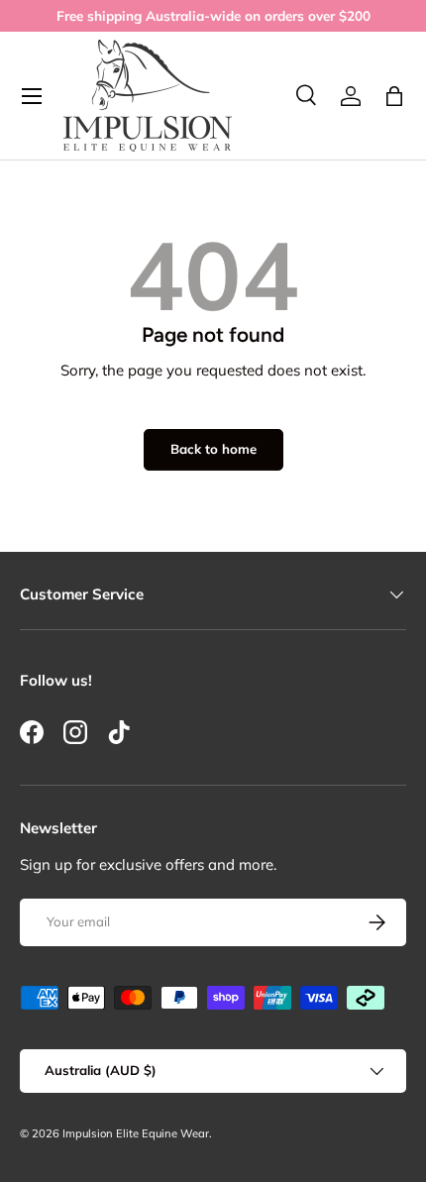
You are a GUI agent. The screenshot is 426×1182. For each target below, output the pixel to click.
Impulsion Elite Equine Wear (135, 1133)
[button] (394, 96)
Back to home (213, 449)
